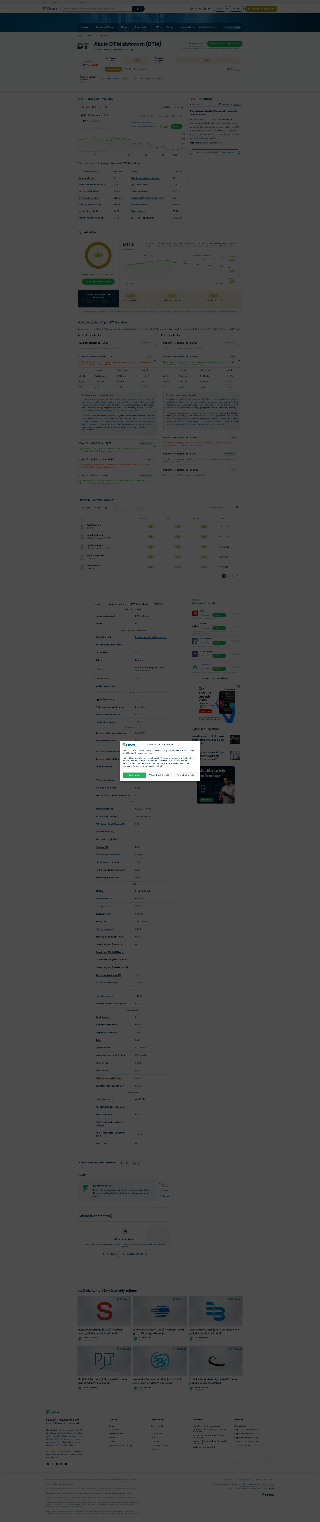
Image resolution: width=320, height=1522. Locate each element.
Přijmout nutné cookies (160, 775)
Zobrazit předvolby (185, 775)
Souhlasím (134, 775)
